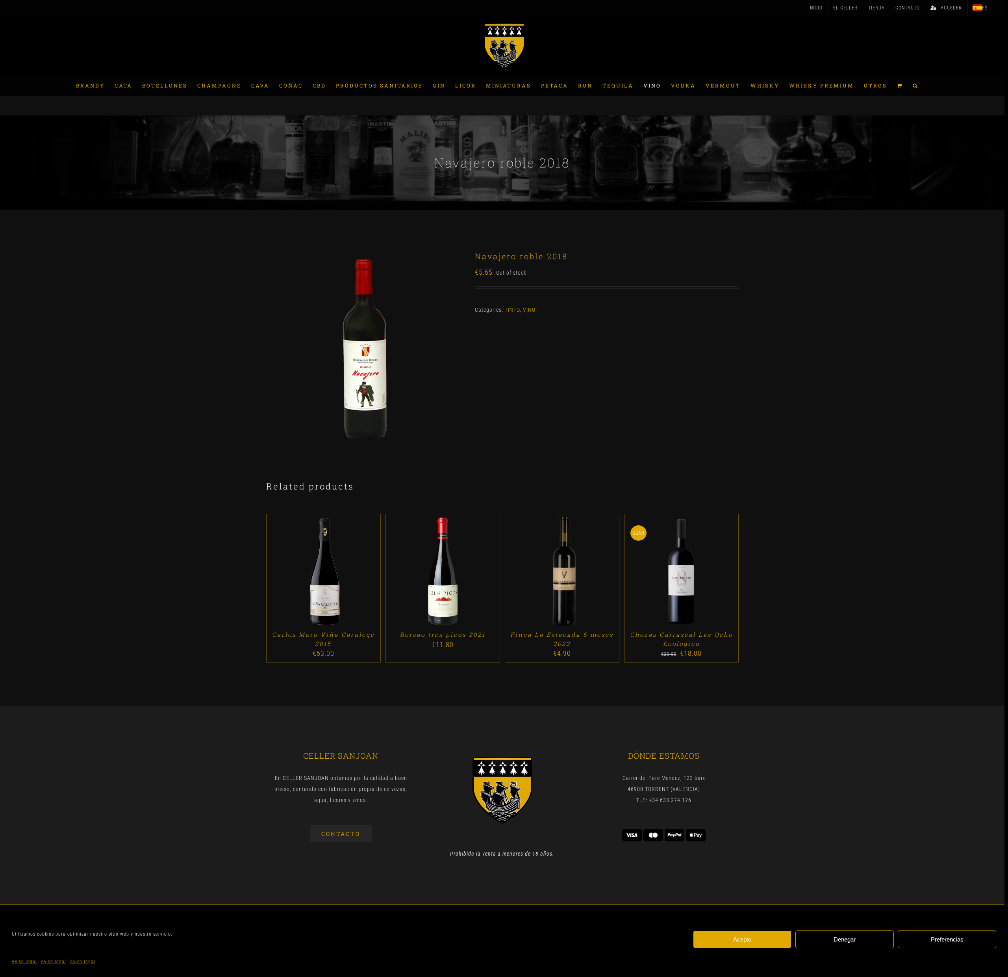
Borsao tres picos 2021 (442, 634)
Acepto (742, 939)
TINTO (512, 310)
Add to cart (305, 572)
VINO (529, 310)
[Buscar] (916, 85)
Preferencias (947, 939)
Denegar (845, 939)
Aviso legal (24, 961)
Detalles (346, 572)
